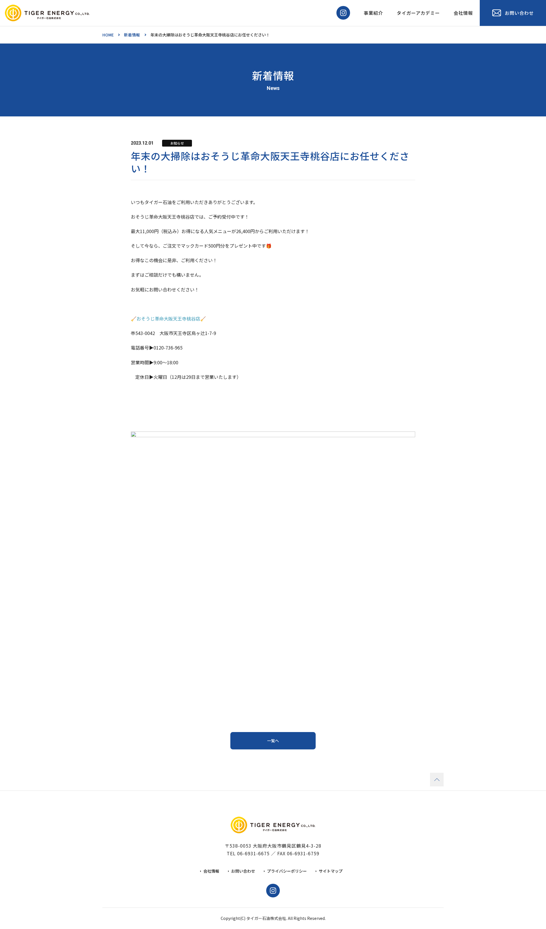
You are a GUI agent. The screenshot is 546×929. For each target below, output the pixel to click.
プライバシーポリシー (287, 871)
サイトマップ (331, 871)
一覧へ (273, 740)
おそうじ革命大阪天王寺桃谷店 (168, 318)
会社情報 (463, 12)
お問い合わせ (243, 871)
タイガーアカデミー (418, 12)
